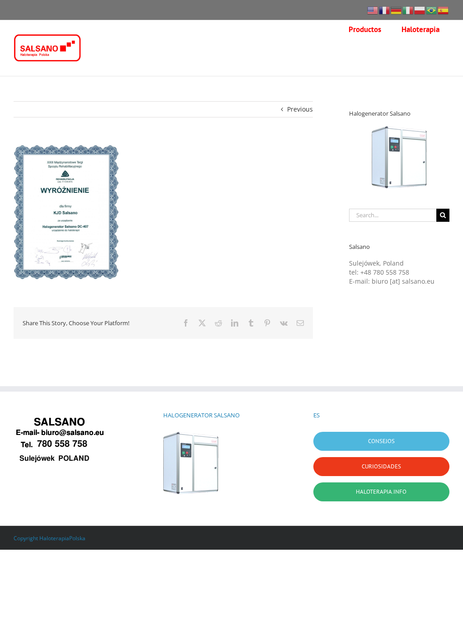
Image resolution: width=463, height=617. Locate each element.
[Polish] (420, 10)
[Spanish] (443, 10)
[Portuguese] (432, 10)
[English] (373, 10)
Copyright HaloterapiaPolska (49, 538)
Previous (300, 109)
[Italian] (408, 10)
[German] (396, 10)
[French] (385, 10)
